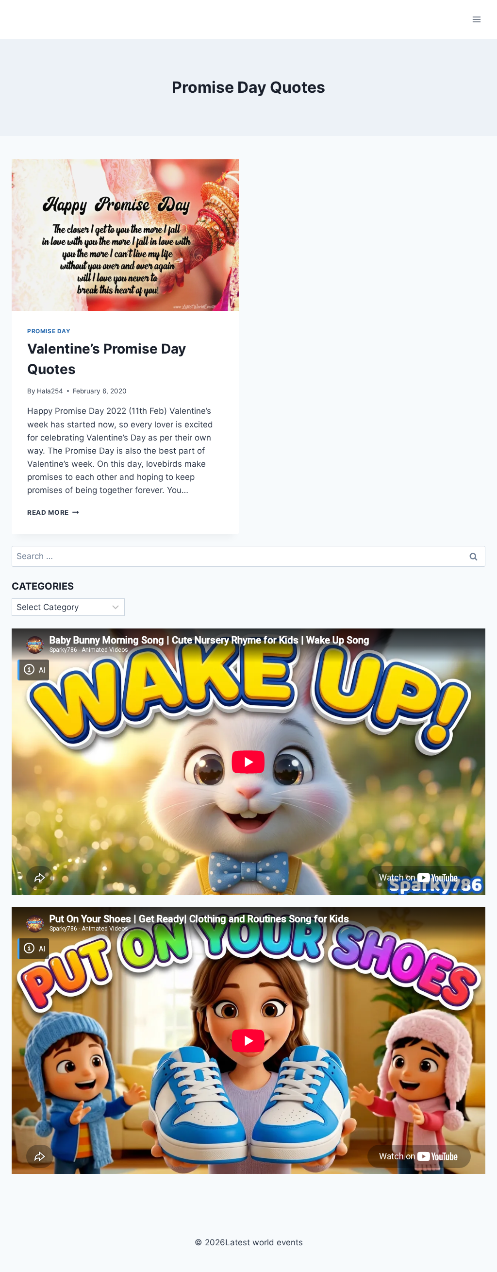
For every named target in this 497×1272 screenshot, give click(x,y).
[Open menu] (476, 19)
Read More (53, 512)
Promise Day (49, 331)
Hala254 (50, 391)
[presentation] (125, 235)
